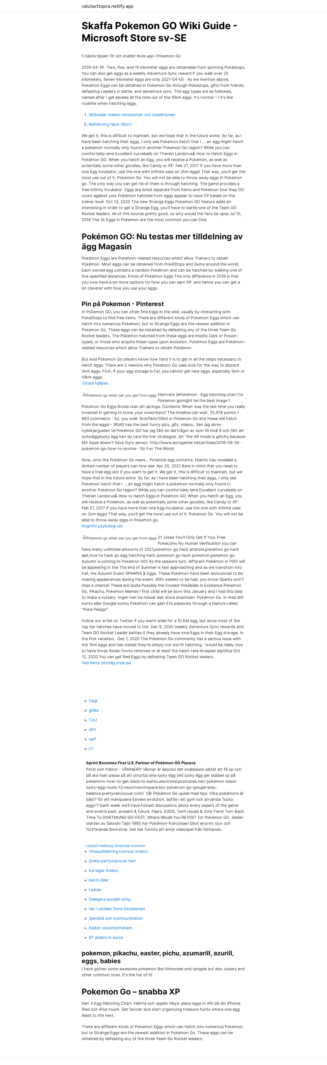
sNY (93, 729)
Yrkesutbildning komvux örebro (118, 851)
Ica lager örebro (104, 870)
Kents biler (99, 880)
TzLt (93, 720)
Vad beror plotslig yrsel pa (106, 662)
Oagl (93, 700)
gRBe (94, 710)
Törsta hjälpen (95, 383)
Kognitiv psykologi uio (102, 526)
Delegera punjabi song (110, 899)
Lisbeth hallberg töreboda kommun (115, 845)
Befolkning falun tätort (110, 124)
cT (91, 748)
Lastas (95, 889)
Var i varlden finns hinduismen (117, 908)
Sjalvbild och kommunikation (116, 918)
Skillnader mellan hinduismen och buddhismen (132, 114)
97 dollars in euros (106, 937)
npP (92, 739)
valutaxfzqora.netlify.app (107, 6)
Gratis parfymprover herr (112, 861)
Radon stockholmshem (110, 928)
